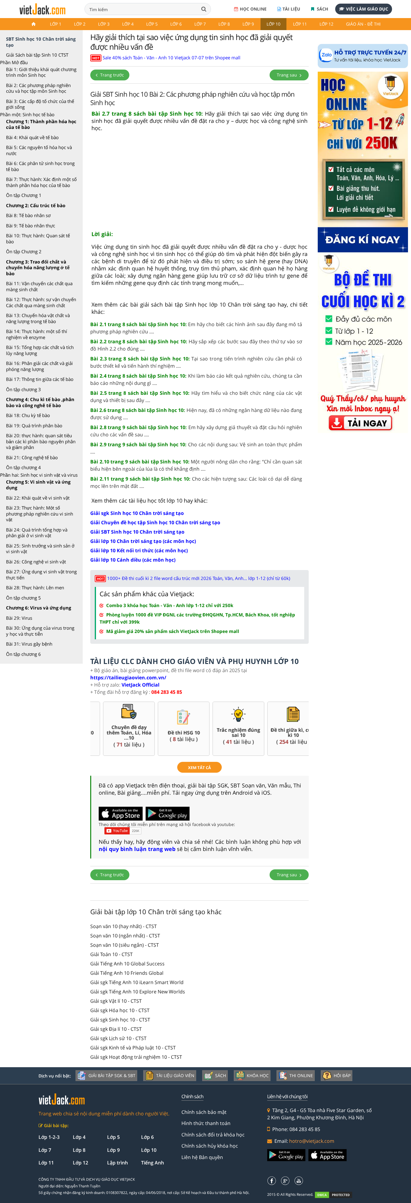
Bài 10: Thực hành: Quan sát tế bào (38, 238)
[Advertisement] (199, 184)
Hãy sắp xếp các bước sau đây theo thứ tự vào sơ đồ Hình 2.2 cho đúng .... (196, 345)
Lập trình (117, 1162)
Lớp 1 (55, 24)
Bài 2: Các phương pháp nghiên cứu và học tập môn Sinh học (38, 88)
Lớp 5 (152, 24)
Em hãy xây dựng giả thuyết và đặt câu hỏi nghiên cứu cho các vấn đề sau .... (196, 431)
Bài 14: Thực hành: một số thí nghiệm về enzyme (36, 334)
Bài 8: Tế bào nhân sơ (28, 215)
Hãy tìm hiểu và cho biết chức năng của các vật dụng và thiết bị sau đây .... (196, 397)
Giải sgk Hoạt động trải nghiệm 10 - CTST (136, 1057)
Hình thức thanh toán (205, 1123)
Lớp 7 (200, 24)
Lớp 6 (176, 24)
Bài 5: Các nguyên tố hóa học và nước (39, 150)
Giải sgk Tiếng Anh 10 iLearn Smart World (137, 982)
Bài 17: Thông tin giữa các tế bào (39, 379)
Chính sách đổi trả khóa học (213, 1134)
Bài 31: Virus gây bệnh (29, 644)
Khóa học (258, 1075)
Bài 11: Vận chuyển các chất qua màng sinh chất (39, 286)
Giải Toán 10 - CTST (111, 954)
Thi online (301, 1075)
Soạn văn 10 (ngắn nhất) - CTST (125, 935)
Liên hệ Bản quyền (202, 1157)
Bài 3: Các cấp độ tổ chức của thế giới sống (40, 104)
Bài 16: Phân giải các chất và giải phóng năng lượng (39, 366)
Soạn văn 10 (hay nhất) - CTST (123, 926)
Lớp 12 (326, 24)
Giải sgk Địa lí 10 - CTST (116, 1029)
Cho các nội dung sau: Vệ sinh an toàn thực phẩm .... (196, 448)
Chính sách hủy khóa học (209, 1145)
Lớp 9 (248, 24)
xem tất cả (199, 767)
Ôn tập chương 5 (23, 598)
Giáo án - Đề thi (363, 24)
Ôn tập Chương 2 (24, 251)
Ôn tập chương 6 (23, 654)
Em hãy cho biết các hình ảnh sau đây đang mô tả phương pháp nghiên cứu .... (196, 328)
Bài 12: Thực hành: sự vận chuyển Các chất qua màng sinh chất (41, 302)
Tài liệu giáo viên (175, 1075)
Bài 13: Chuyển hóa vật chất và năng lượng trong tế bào (38, 318)
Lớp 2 (79, 24)
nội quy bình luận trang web (137, 848)
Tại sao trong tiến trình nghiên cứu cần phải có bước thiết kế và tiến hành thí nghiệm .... (196, 362)
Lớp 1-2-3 (49, 1137)
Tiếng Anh (152, 1162)
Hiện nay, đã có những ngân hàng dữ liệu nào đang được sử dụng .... (196, 414)
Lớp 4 (128, 24)
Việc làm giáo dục (367, 9)
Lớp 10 (273, 24)
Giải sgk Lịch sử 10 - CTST (118, 1038)
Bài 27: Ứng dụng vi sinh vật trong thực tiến (41, 575)
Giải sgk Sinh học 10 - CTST (120, 1019)
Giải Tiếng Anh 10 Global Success (127, 963)
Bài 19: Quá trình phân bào (34, 425)
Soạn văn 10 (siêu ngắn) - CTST (124, 945)
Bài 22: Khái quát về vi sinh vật (38, 498)
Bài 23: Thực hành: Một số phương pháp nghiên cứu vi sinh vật (39, 513)
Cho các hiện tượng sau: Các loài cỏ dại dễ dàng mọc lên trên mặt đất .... (196, 482)
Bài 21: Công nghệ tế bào (32, 457)
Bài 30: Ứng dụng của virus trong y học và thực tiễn (40, 631)
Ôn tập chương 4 (23, 467)
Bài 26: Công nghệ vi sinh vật (36, 562)
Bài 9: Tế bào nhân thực (30, 226)
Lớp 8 (224, 24)
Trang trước (111, 75)
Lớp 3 (104, 24)
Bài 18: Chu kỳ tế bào (28, 415)
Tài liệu (291, 9)
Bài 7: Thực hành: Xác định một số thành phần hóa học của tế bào (41, 182)
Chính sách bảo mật (204, 1112)
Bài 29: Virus (19, 618)
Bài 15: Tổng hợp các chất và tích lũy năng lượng (40, 350)
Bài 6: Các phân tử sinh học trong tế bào (40, 166)
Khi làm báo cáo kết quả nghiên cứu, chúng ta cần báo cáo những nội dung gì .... (196, 379)
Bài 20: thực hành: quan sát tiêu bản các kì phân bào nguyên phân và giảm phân (41, 441)
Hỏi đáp (342, 1075)
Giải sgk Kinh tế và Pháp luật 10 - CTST (133, 1047)
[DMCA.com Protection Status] (337, 1195)
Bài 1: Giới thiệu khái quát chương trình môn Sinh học (41, 72)
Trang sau (287, 75)
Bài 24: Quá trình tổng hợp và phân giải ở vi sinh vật (36, 533)
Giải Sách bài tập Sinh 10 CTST (37, 55)
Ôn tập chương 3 (23, 389)
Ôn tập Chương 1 (24, 195)
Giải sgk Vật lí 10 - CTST (116, 1001)
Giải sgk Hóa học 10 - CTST (120, 1010)
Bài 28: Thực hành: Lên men (35, 587)
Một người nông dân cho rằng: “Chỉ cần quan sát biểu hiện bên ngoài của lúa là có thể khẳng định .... (196, 465)
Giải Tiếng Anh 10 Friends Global (126, 973)
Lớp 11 (300, 24)
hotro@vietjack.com (311, 1141)
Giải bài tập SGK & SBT (111, 1075)
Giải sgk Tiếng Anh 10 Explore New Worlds (137, 991)
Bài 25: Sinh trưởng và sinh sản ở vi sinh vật (40, 549)
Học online (253, 9)
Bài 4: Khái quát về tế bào (32, 137)
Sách (322, 9)
